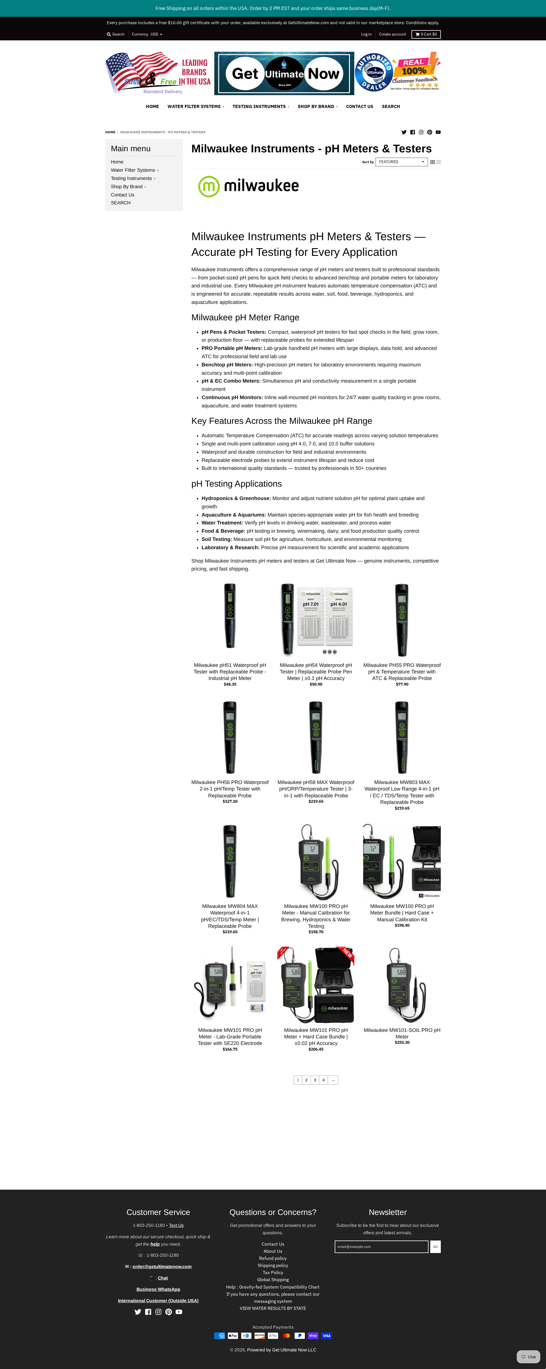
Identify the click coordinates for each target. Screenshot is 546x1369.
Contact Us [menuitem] (359, 106)
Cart (429, 34)
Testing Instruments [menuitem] (259, 106)
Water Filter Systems (133, 170)
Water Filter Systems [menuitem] (194, 106)
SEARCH (121, 203)
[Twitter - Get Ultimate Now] (404, 131)
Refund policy (273, 1258)
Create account (392, 34)
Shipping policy (273, 1265)
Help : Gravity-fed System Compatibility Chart (273, 1287)
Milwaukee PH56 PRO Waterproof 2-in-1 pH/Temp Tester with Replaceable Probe (230, 788)
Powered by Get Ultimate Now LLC (281, 1349)
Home (110, 132)
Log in (366, 34)
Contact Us (122, 195)
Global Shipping (273, 1279)
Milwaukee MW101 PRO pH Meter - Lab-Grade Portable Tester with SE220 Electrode (230, 1036)
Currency (140, 34)
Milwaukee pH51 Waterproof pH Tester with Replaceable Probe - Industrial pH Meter (230, 671)
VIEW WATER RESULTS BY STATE (273, 1308)
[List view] (438, 162)
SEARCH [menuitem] (391, 106)
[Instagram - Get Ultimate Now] (421, 131)
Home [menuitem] (152, 106)
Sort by (368, 161)
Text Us (176, 1225)
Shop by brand (126, 186)
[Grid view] (432, 162)
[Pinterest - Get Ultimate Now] (429, 131)
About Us (273, 1251)
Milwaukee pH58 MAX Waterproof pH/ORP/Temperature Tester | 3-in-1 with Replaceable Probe (316, 788)
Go (435, 1246)
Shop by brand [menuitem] (316, 106)
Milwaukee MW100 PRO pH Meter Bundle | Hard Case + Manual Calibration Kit (402, 912)
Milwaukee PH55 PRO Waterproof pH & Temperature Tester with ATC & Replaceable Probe (402, 671)
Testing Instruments (131, 178)
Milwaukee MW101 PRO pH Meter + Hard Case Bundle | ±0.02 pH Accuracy (316, 1036)
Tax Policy (273, 1272)
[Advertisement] (170, 1150)
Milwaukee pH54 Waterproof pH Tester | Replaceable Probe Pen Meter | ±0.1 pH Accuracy (316, 671)
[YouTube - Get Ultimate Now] (438, 131)
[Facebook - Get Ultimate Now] (412, 131)
